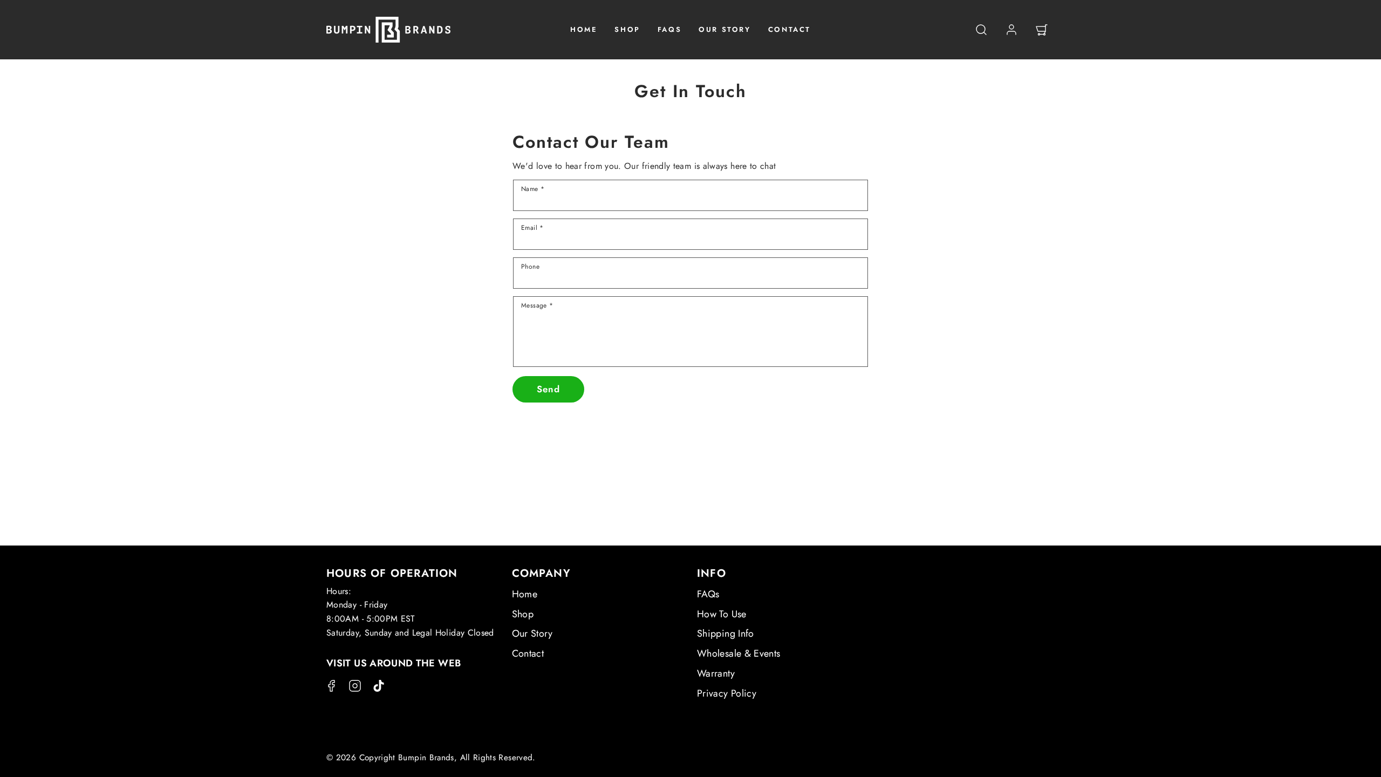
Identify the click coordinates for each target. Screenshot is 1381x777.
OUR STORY (724, 29)
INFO (711, 573)
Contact (528, 653)
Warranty (716, 673)
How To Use (722, 614)
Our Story (532, 633)
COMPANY (541, 573)
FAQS (669, 29)
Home (524, 594)
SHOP (627, 29)
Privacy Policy (726, 693)
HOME (583, 29)
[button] (981, 30)
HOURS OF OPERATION (392, 573)
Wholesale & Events (738, 653)
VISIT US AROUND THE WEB (393, 663)
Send (548, 389)
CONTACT (789, 29)
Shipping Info (725, 633)
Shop (523, 614)
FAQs (708, 594)
